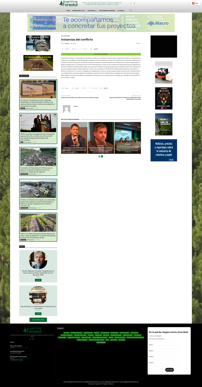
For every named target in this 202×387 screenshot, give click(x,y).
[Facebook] (130, 3)
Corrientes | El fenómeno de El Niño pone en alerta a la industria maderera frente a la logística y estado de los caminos (36, 170)
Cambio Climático (24, 174)
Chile (22, 142)
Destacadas (74, 145)
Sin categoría (65, 36)
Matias (67, 43)
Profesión (151, 356)
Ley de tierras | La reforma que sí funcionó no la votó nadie (38, 307)
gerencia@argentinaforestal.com (22, 347)
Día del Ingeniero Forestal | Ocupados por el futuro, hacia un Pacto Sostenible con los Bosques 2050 (38, 273)
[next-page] (102, 156)
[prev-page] (99, 156)
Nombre (151, 344)
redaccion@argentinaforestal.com (22, 358)
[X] (134, 3)
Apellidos (151, 350)
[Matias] (62, 43)
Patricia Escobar (29, 108)
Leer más (38, 280)
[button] (131, 10)
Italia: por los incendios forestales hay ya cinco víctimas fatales (80, 97)
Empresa (151, 362)
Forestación (23, 239)
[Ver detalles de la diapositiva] (101, 23)
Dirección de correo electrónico (157, 338)
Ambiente (23, 108)
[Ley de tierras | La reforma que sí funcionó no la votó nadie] (38, 295)
